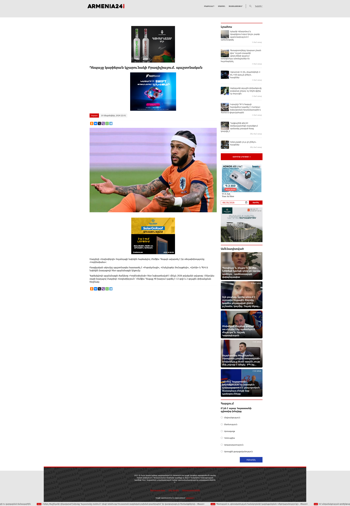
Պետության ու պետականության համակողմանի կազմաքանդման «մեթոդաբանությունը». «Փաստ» (231, 504)
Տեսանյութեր (235, 6)
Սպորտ (94, 115)
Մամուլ (221, 6)
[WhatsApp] (107, 123)
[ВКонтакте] (95, 123)
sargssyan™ (190, 498)
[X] (99, 123)
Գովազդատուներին (191, 490)
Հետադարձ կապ (157, 490)
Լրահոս (226, 26)
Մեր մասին (174, 490)
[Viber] (103, 123)
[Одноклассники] (91, 123)
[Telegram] (111, 123)
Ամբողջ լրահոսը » (242, 157)
